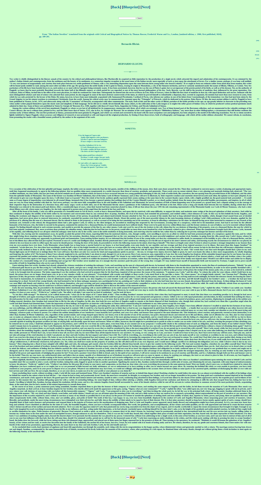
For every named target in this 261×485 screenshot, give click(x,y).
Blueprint (130, 7)
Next (145, 7)
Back (116, 7)
